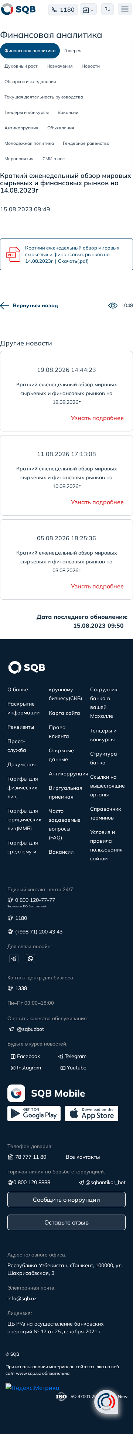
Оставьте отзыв (66, 1222)
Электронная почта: (31, 1288)
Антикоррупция (21, 127)
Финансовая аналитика (29, 50)
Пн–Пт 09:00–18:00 (30, 1003)
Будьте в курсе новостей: (37, 1044)
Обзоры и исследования (30, 81)
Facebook (28, 1056)
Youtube (76, 1067)
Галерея (73, 50)
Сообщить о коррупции (66, 1199)
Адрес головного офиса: (36, 1255)
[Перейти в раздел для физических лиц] (18, 9)
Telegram (75, 1056)
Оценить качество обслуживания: (47, 1018)
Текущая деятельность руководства (43, 97)
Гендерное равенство (86, 143)
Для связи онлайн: (29, 946)
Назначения (60, 66)
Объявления (60, 127)
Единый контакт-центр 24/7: (41, 889)
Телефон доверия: (30, 1146)
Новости (91, 66)
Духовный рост (21, 66)
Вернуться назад (35, 305)
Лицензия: (19, 1313)
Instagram (29, 1067)
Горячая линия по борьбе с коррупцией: (56, 1172)
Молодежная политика (29, 143)
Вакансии (68, 112)
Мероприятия (19, 158)
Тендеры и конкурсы (26, 112)
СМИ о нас (53, 158)
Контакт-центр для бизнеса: (41, 978)
